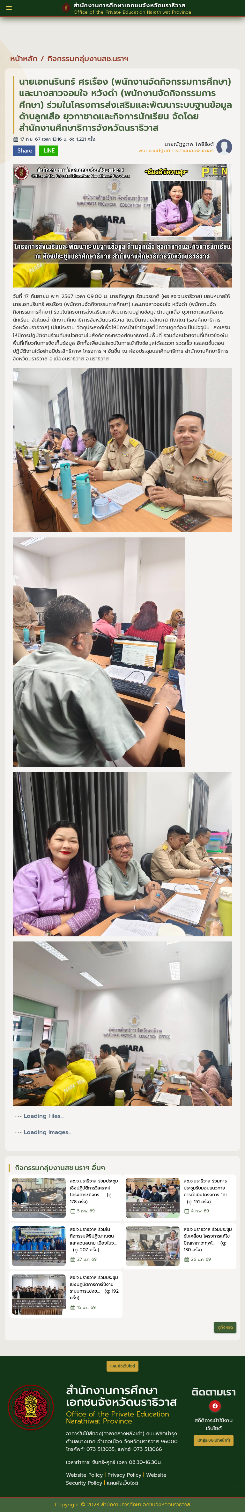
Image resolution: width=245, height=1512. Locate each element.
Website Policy (84, 1475)
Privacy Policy (124, 1475)
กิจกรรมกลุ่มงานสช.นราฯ (87, 58)
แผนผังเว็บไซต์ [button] (122, 1366)
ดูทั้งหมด (225, 1327)
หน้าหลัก (24, 58)
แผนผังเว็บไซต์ (122, 1483)
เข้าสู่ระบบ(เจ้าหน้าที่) (213, 1440)
